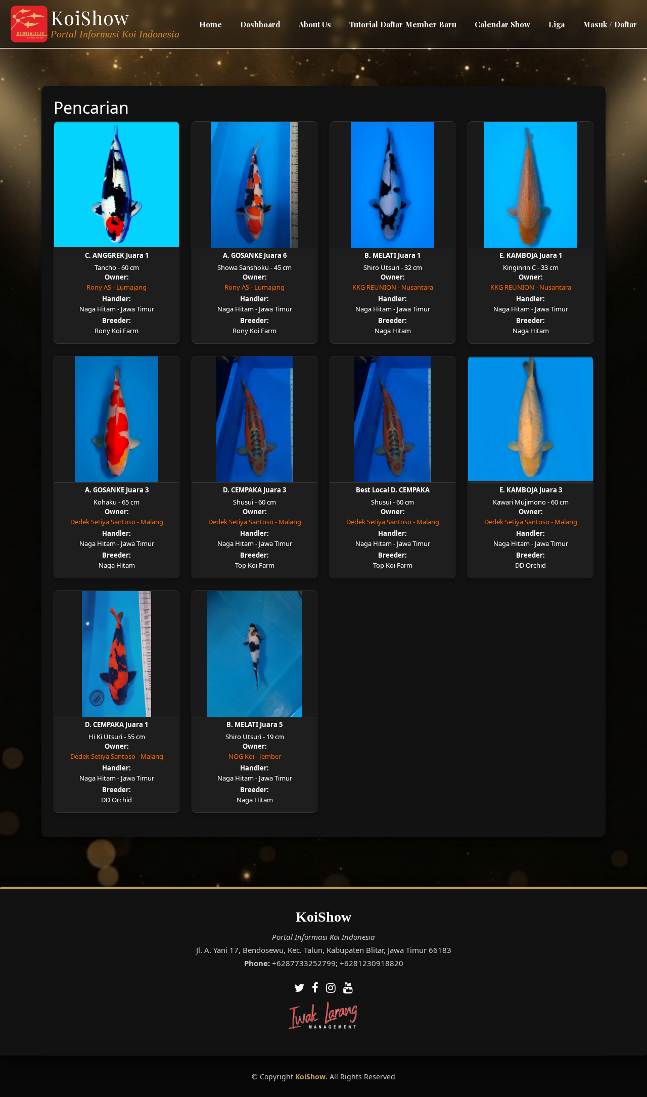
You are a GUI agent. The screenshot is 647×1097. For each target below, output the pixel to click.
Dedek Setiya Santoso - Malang (116, 521)
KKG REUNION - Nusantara (392, 287)
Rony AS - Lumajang (116, 287)
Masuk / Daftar (610, 24)
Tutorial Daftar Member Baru (402, 24)
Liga (556, 24)
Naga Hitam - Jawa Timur (116, 308)
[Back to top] (619, 1069)
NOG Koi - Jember (254, 756)
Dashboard (260, 24)
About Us (315, 24)
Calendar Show (502, 24)
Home (210, 24)
